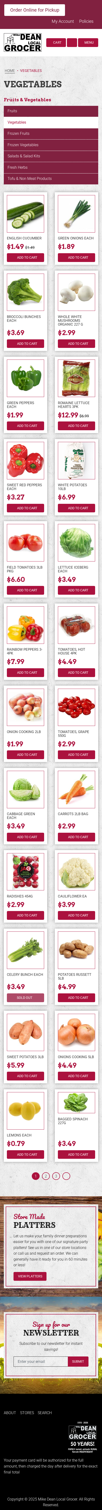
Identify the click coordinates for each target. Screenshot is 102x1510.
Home (10, 71)
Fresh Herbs (18, 167)
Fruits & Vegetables (27, 100)
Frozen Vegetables (23, 145)
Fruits (12, 111)
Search (45, 1413)
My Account (63, 21)
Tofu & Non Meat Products (30, 179)
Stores (27, 1413)
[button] (72, 42)
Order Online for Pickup (34, 10)
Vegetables (17, 122)
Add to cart (27, 257)
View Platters (30, 1276)
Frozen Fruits (18, 133)
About (10, 1413)
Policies (86, 21)
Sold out (25, 998)
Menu (89, 42)
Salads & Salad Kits (24, 156)
